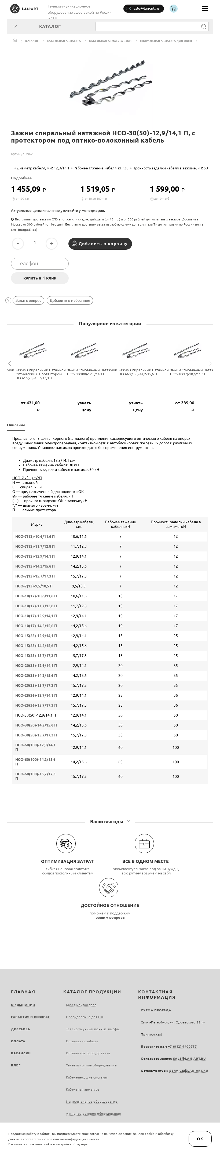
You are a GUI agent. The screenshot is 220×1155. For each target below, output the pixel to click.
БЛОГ (15, 1065)
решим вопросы (111, 917)
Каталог (32, 40)
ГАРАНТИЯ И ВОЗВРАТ (30, 1017)
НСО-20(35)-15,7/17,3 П (36, 685)
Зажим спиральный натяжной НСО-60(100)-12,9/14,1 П (92, 372)
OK (200, 1139)
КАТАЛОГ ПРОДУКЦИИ (92, 991)
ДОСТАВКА (20, 1029)
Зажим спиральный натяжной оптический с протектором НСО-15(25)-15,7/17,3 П (41, 374)
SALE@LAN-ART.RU (189, 1058)
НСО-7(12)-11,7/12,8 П (35, 546)
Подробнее (21, 178)
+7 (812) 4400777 (182, 1046)
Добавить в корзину (103, 243)
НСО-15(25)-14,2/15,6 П (36, 646)
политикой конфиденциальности (73, 1139)
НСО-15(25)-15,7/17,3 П (36, 655)
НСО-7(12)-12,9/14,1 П (35, 556)
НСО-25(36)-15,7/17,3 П (36, 705)
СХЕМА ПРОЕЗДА (156, 1010)
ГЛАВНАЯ (23, 991)
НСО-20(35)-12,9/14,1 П (36, 665)
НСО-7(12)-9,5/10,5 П (34, 586)
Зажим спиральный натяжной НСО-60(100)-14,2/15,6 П (144, 372)
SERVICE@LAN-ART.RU (188, 1070)
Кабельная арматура (64, 40)
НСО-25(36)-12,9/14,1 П (36, 695)
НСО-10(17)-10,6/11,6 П (36, 596)
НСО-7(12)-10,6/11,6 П (35, 536)
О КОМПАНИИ (23, 1005)
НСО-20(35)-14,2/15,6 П (36, 675)
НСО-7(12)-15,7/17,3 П (35, 576)
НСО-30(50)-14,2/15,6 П (36, 725)
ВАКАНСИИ (21, 1053)
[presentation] (10, 363)
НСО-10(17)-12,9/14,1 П (36, 616)
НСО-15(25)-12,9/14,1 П (36, 636)
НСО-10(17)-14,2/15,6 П (36, 626)
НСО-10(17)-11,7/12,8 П (36, 606)
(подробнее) (27, 229)
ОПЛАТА (18, 1041)
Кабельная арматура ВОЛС (110, 40)
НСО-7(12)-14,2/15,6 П (35, 566)
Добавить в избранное (70, 300)
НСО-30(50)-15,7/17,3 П (36, 735)
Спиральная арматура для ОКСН (166, 40)
